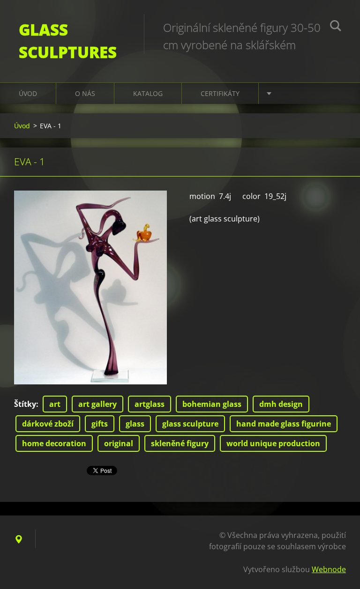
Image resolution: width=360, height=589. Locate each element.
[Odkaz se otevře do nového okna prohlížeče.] (90, 287)
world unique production (273, 443)
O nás (85, 93)
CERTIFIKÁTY (220, 93)
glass (135, 424)
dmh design (281, 404)
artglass (150, 404)
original (118, 443)
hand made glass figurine (283, 424)
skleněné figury (180, 443)
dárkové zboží (48, 424)
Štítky (25, 404)
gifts (99, 424)
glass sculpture (190, 424)
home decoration (54, 443)
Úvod (28, 93)
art (54, 404)
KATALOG (148, 93)
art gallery (97, 404)
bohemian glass (211, 404)
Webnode (329, 569)
